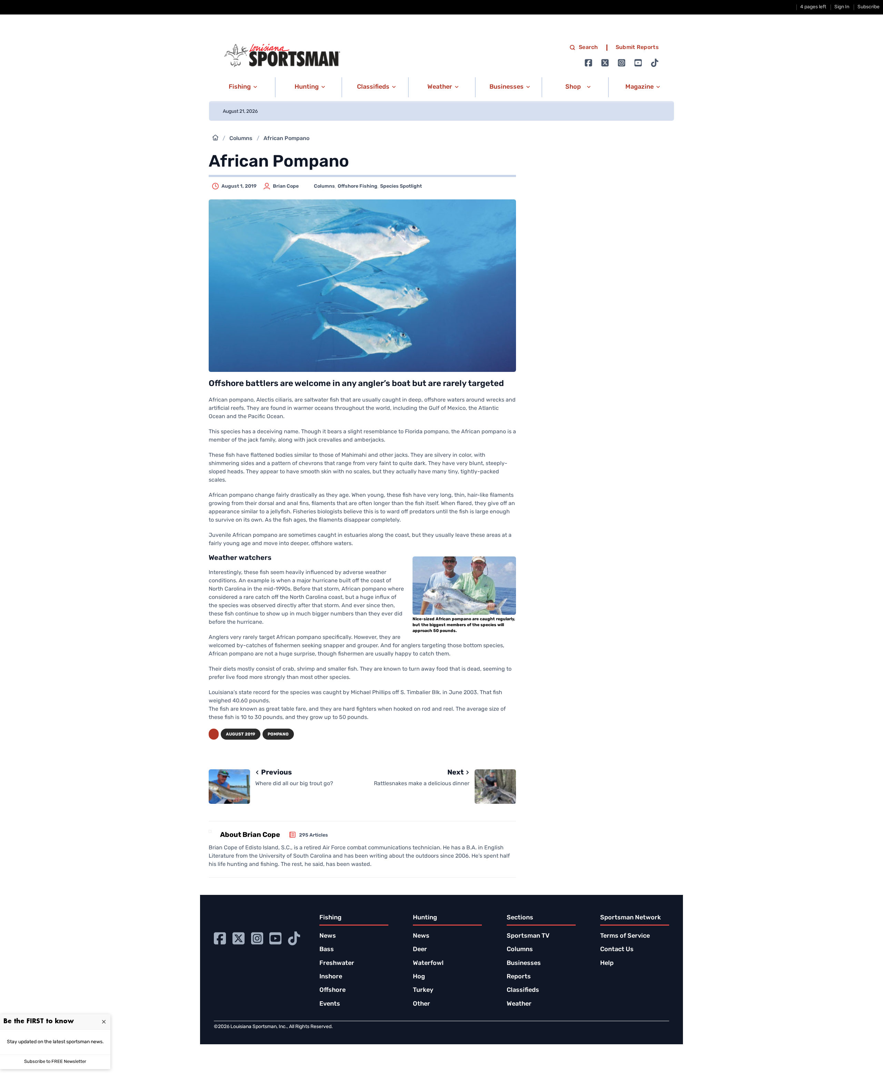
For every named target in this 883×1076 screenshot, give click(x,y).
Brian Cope (286, 186)
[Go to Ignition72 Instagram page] (621, 63)
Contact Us (617, 950)
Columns (240, 138)
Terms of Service (625, 936)
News (327, 936)
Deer (420, 950)
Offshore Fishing (357, 186)
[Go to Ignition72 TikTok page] (655, 63)
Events (329, 1004)
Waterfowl (428, 963)
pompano (278, 734)
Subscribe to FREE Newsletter (55, 1061)
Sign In (841, 7)
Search (588, 47)
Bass (326, 950)
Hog (419, 977)
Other (421, 1004)
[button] (241, 87)
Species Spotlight (401, 186)
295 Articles (313, 835)
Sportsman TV (528, 936)
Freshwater (336, 963)
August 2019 (240, 734)
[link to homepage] (282, 55)
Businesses (524, 963)
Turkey (423, 990)
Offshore (332, 990)
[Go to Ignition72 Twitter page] (605, 63)
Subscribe (868, 7)
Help (607, 963)
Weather (519, 1004)
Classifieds (523, 990)
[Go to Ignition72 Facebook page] (588, 63)
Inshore (330, 977)
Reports (519, 977)
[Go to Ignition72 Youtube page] (638, 63)
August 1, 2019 (239, 186)
